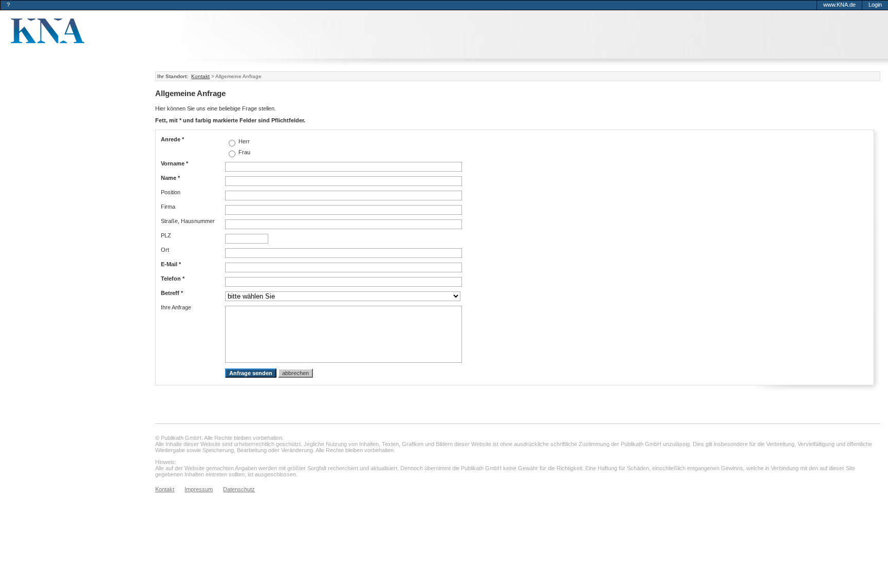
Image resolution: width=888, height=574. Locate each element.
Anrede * (172, 139)
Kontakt (200, 76)
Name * (170, 178)
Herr (243, 141)
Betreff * (172, 293)
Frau (243, 152)
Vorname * (174, 163)
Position (170, 192)
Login (875, 5)
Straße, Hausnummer (188, 221)
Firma (168, 206)
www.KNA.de (839, 5)
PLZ (166, 235)
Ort (165, 250)
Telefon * (172, 278)
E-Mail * (171, 264)
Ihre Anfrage (176, 307)
